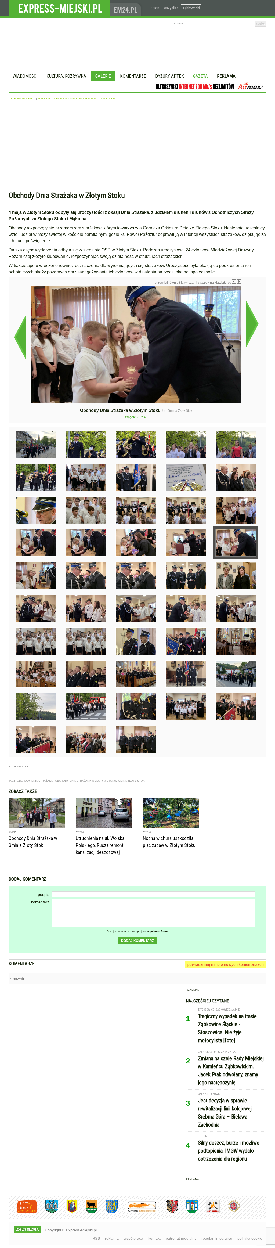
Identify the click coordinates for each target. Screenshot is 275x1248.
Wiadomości (25, 76)
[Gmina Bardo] (68, 1212)
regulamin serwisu (216, 1238)
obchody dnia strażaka (35, 780)
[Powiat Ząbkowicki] (23, 1212)
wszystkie (171, 8)
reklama (112, 1238)
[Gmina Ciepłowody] (87, 1212)
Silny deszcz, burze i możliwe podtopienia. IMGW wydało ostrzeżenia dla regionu (228, 1150)
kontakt (154, 1238)
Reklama (226, 76)
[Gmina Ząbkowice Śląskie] (47, 1212)
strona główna (22, 98)
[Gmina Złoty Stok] (168, 1212)
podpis (43, 894)
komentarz (40, 902)
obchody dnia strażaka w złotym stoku (85, 780)
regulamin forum (157, 931)
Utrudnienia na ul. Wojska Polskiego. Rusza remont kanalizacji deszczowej (100, 845)
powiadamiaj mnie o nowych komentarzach (225, 964)
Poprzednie (20, 337)
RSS (96, 1238)
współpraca (133, 1238)
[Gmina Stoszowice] (138, 1212)
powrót (18, 978)
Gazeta (200, 76)
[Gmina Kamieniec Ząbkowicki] (107, 1212)
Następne (252, 323)
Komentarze (133, 76)
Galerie (103, 76)
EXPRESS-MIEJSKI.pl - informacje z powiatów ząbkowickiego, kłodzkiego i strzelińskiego (59, 8)
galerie (44, 98)
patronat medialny (181, 1238)
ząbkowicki (191, 8)
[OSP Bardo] (230, 1211)
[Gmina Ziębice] (188, 1212)
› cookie (177, 23)
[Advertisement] (137, 147)
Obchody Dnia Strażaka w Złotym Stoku (84, 98)
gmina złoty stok (131, 780)
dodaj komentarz (137, 941)
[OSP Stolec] (209, 1212)
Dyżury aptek (169, 76)
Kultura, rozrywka (66, 76)
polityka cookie (249, 1238)
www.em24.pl (126, 8)
